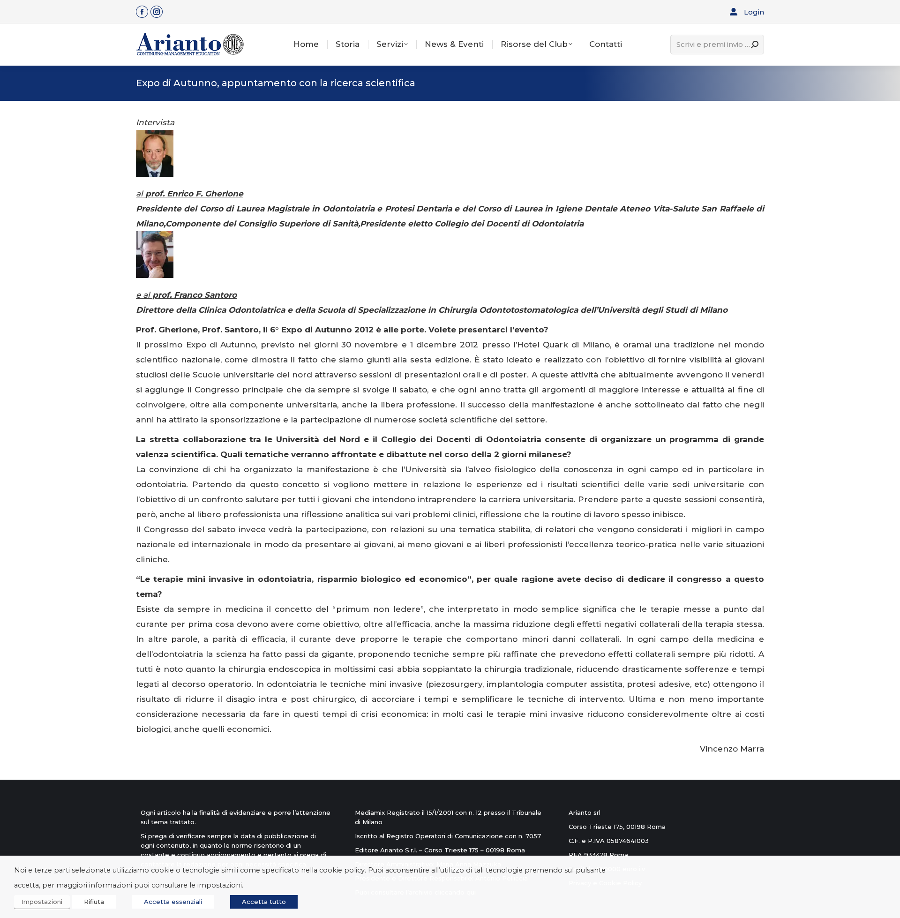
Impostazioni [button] (42, 901)
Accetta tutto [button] (264, 901)
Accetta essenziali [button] (173, 901)
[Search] (754, 44)
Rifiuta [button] (94, 901)
